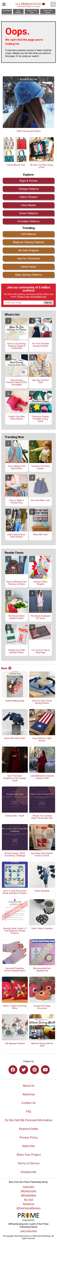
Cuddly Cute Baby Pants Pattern (16, 417)
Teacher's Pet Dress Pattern (40, 467)
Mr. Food (28, 1199)
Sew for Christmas (28, 258)
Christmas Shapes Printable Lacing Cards (40, 419)
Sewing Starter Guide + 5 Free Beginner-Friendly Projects (15, 930)
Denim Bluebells (42, 891)
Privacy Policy (23, 296)
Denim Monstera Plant (14, 738)
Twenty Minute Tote (15, 165)
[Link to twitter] (23, 1069)
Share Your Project (29, 1154)
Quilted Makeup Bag (14, 701)
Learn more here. (28, 1231)
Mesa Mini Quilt (40, 534)
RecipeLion (28, 1203)
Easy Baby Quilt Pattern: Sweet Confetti (42, 854)
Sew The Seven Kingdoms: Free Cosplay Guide (15, 778)
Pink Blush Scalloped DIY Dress (40, 617)
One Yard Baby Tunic (40, 500)
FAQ (28, 1111)
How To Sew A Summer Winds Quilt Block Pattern (15, 892)
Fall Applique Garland (15, 1043)
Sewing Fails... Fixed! (14, 816)
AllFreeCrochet (28, 1191)
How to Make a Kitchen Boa (16, 501)
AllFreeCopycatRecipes (29, 1208)
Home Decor (28, 266)
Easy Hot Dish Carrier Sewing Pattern (42, 702)
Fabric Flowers (28, 197)
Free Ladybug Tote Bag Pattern (16, 467)
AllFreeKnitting (28, 1195)
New (4, 668)
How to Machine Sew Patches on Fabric (16, 583)
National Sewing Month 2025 (42, 1044)
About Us (28, 1085)
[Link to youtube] (45, 1069)
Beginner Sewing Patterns (28, 242)
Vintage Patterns (28, 189)
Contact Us (28, 1103)
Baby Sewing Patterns (28, 274)
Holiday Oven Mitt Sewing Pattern (16, 651)
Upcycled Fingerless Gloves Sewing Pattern (15, 969)
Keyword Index (28, 1129)
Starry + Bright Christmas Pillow (15, 1007)
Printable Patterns (28, 221)
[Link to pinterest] (34, 1069)
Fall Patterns (28, 234)
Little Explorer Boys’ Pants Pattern (16, 535)
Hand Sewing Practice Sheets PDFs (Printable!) (16, 382)
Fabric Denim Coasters (42, 928)
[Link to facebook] (12, 1069)
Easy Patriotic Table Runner (42, 739)
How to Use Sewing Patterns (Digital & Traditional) (16, 346)
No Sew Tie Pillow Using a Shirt (41, 166)
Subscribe (28, 1146)
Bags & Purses (28, 180)
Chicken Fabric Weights (40, 583)
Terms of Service (28, 1163)
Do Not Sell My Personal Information (28, 1120)
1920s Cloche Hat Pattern (28, 131)
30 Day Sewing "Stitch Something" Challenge (14, 854)
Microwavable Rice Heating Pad (42, 969)
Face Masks (28, 205)
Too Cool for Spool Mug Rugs (40, 651)
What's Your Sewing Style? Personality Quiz (42, 817)
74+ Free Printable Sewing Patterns (40, 345)
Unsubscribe (28, 1172)
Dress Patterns (28, 213)
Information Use (38, 296)
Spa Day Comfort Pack (40, 381)
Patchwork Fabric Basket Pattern (16, 617)
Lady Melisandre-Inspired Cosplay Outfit (42, 777)
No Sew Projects (28, 250)
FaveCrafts (28, 1186)
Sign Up (48, 302)
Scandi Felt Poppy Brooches (42, 1007)
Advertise (28, 1094)
